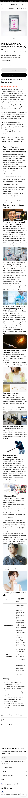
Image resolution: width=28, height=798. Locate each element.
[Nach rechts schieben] (16, 39)
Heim (2, 8)
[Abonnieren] (25, 757)
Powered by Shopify (15, 794)
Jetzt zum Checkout (14, 75)
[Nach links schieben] (12, 39)
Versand (3, 52)
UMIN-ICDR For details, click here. (12, 290)
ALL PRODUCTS (10, 8)
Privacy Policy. (4, 763)
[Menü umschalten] (1, 4)
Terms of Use (20, 761)
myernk (14, 4)
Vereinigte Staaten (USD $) (10, 784)
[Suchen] (23, 4)
